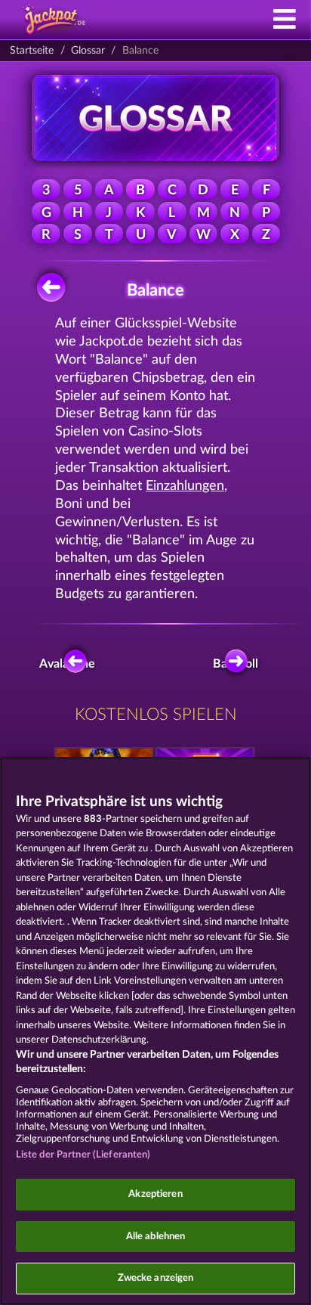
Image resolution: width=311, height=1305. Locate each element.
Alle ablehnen (156, 1236)
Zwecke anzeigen (156, 1278)
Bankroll (239, 664)
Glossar (88, 50)
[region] (155, 1031)
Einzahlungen (185, 486)
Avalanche (71, 664)
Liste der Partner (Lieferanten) (83, 1155)
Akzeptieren (155, 1194)
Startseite (32, 50)
